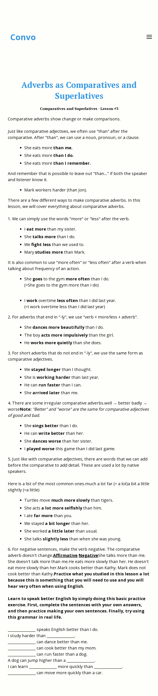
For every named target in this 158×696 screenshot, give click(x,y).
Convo (23, 37)
